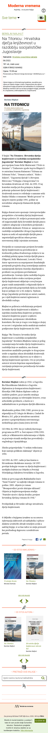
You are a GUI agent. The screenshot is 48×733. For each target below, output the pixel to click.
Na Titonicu (31, 582)
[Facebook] (37, 539)
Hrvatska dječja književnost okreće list (33, 647)
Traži (43, 678)
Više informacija (27, 730)
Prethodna (21, 601)
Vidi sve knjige (24, 595)
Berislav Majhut (12, 34)
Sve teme (9, 18)
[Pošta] (44, 539)
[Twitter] (40, 539)
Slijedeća (26, 601)
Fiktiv (42, 716)
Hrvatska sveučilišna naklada (24, 57)
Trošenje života (10, 582)
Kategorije (41, 18)
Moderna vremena (24, 5)
